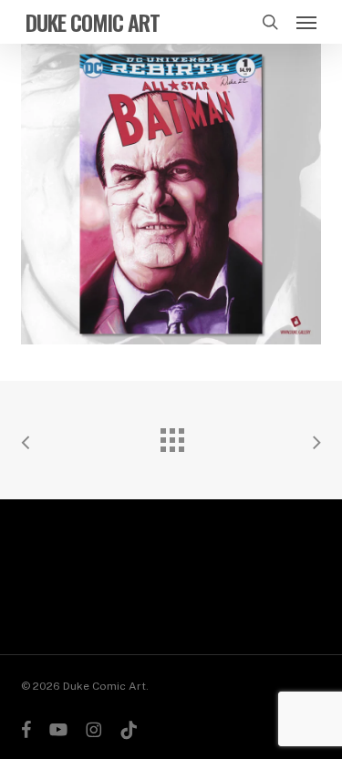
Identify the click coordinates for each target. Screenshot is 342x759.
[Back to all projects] (171, 435)
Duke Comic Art (93, 22)
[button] (306, 22)
